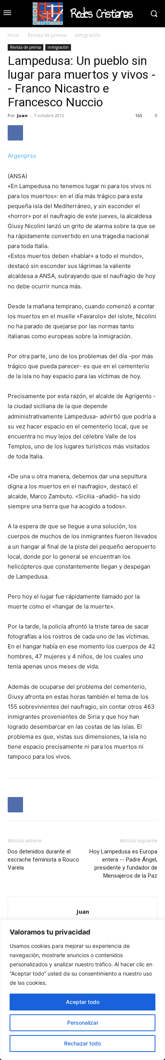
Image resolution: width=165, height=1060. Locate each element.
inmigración (88, 35)
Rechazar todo (82, 1043)
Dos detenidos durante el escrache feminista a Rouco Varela (43, 859)
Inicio (13, 35)
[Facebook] (15, 133)
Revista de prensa (47, 35)
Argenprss (22, 155)
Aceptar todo (82, 1002)
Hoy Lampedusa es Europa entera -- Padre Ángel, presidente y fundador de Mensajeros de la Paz (123, 863)
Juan (22, 115)
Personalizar (82, 1022)
